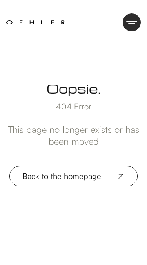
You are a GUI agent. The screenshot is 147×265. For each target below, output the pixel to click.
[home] (35, 22)
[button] (132, 22)
